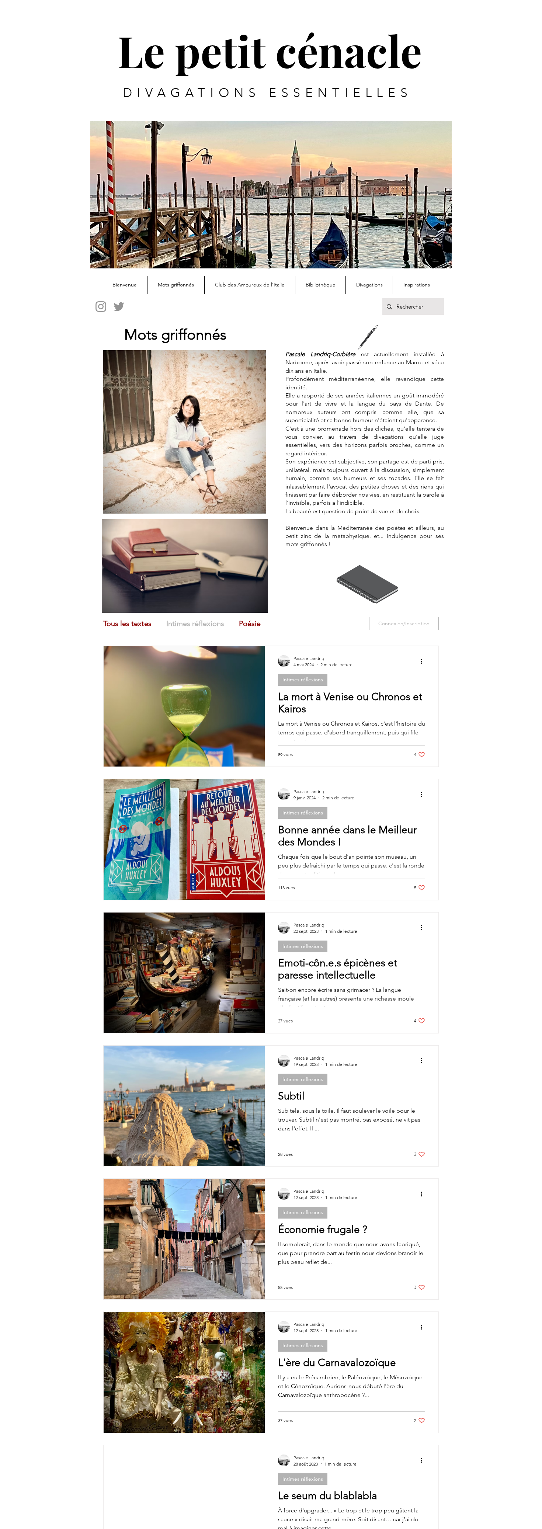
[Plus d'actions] (424, 661)
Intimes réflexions (195, 623)
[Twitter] (119, 306)
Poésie (250, 623)
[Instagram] (101, 306)
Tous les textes (127, 623)
